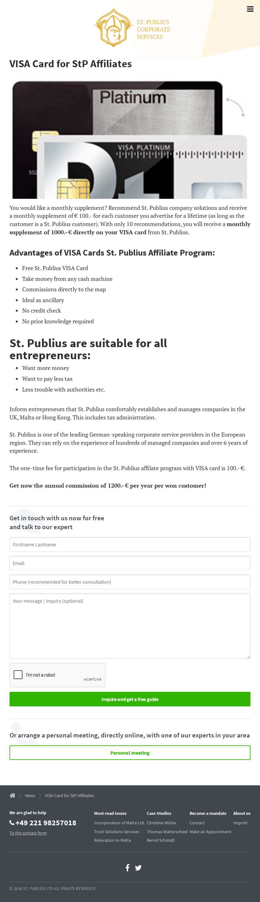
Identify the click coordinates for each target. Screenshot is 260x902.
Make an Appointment (210, 831)
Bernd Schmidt (161, 840)
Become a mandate (208, 813)
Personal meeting (130, 753)
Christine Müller (162, 823)
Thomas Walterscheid (167, 831)
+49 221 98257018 (46, 822)
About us (241, 813)
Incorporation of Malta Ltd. (119, 823)
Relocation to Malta (112, 840)
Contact (197, 823)
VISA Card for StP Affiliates (69, 795)
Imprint (240, 823)
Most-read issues (110, 813)
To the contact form (28, 833)
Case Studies (159, 813)
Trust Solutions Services (116, 831)
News (30, 795)
